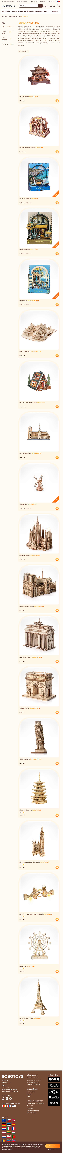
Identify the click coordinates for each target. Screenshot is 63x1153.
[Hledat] (40, 5)
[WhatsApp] (32, 1)
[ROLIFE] (54, 1086)
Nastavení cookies (52, 1149)
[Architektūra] (9, 1132)
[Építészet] (14, 1132)
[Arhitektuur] (9, 1124)
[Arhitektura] (4, 1128)
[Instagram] (37, 1)
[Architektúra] (14, 1140)
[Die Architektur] (4, 1124)
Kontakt (42, 1)
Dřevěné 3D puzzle (9, 11)
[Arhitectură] (4, 1140)
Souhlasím (52, 1146)
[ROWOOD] (54, 1103)
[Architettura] (9, 1128)
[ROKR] (54, 1080)
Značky (55, 11)
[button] (58, 1)
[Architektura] (9, 1120)
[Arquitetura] (14, 1136)
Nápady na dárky (41, 11)
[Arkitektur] (14, 1120)
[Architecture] (4, 1120)
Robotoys (4, 5)
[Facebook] (34, 1)
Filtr (3, 23)
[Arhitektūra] (4, 1132)
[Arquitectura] (14, 1124)
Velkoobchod (51, 1)
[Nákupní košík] (58, 5)
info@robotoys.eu (48, 6)
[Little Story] (54, 1091)
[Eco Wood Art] (54, 1097)
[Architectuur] (4, 1136)
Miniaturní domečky (26, 11)
